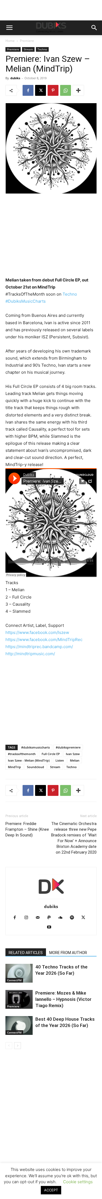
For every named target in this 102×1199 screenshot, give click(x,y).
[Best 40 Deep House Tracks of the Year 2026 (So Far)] (19, 1025)
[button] (9, 27)
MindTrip (14, 767)
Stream (28, 49)
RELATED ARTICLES (26, 952)
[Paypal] (51, 918)
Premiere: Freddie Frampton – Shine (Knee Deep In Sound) (27, 829)
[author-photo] (51, 899)
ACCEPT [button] (51, 1190)
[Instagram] (28, 918)
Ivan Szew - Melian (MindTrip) (29, 760)
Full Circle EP (51, 754)
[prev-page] (8, 1045)
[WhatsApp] (65, 90)
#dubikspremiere (68, 747)
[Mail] (39, 918)
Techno (42, 49)
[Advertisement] (51, 1132)
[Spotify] (73, 918)
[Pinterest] (53, 90)
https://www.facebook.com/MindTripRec (43, 639)
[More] (78, 90)
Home (10, 40)
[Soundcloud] (62, 918)
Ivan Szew (73, 754)
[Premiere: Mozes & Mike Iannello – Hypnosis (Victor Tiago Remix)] (19, 999)
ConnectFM (14, 980)
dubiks (15, 78)
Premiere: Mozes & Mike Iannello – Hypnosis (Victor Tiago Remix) (63, 999)
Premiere (27, 40)
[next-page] (17, 1045)
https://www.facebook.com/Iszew (37, 632)
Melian (74, 760)
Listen (59, 760)
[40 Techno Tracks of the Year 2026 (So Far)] (19, 973)
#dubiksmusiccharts (35, 747)
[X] (40, 90)
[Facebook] (28, 90)
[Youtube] (51, 927)
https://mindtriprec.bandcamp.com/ (39, 646)
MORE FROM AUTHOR (68, 952)
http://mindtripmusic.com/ (30, 653)
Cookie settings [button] (78, 1181)
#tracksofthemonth (22, 754)
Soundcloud (35, 767)
